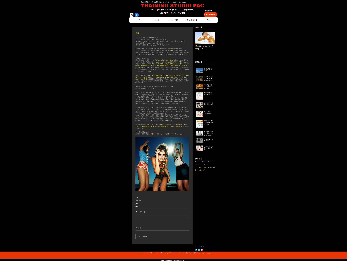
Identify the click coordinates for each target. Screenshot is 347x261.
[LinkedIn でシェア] (145, 212)
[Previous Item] (198, 38)
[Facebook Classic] (196, 250)
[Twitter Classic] (199, 250)
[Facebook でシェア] (136, 212)
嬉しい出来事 (211, 167)
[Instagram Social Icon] (131, 15)
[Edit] (137, 15)
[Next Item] (212, 38)
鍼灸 (140, 200)
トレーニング (199, 167)
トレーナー (206, 164)
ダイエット (198, 164)
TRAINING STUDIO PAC (172, 5)
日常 (196, 170)
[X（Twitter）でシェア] (141, 212)
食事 (203, 170)
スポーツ (207, 161)
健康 (136, 200)
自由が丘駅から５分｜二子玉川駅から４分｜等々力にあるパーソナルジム (163, 2)
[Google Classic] (202, 250)
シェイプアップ (199, 161)
